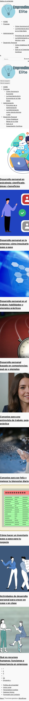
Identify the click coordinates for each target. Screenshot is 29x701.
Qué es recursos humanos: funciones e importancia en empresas (14, 660)
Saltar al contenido (6, 1)
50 (4, 678)
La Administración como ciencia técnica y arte (13, 112)
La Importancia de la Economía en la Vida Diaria (13, 98)
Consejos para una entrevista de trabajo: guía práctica (14, 420)
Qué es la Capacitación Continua (14, 125)
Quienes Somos (8, 692)
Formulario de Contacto (11, 694)
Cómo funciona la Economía (12, 93)
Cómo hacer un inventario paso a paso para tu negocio (14, 538)
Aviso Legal (7, 687)
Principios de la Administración (11, 106)
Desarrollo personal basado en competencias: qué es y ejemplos (14, 365)
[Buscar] (0, 56)
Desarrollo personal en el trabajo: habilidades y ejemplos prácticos (13, 304)
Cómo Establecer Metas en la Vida (12, 120)
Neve (2, 698)
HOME (5, 22)
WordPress (22, 698)
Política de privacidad (10, 685)
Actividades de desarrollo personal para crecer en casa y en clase (14, 599)
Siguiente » (7, 680)
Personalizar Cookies (10, 690)
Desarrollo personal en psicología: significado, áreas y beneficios (12, 183)
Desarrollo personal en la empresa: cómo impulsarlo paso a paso (14, 243)
